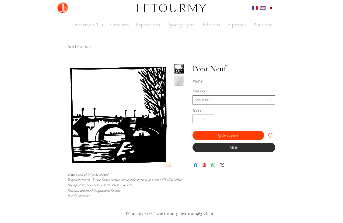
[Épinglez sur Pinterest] (204, 165)
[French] (252, 7)
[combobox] (233, 100)
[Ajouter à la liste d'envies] (270, 135)
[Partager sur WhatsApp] (213, 165)
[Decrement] (196, 119)
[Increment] (210, 119)
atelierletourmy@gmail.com (196, 213)
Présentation (200, 91)
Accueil (72, 46)
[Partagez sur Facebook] (195, 165)
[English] (260, 7)
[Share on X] (222, 165)
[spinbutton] (203, 119)
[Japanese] (269, 7)
